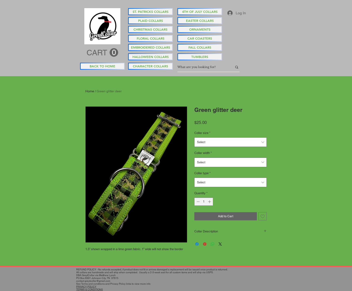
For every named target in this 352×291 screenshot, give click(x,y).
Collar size (202, 133)
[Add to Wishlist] (262, 216)
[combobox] (230, 142)
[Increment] (210, 201)
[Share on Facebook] (197, 244)
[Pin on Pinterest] (204, 244)
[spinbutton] (203, 201)
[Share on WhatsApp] (212, 244)
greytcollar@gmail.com (97, 281)
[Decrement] (197, 201)
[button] (102, 52)
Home (89, 91)
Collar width (203, 153)
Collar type (202, 173)
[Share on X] (220, 244)
